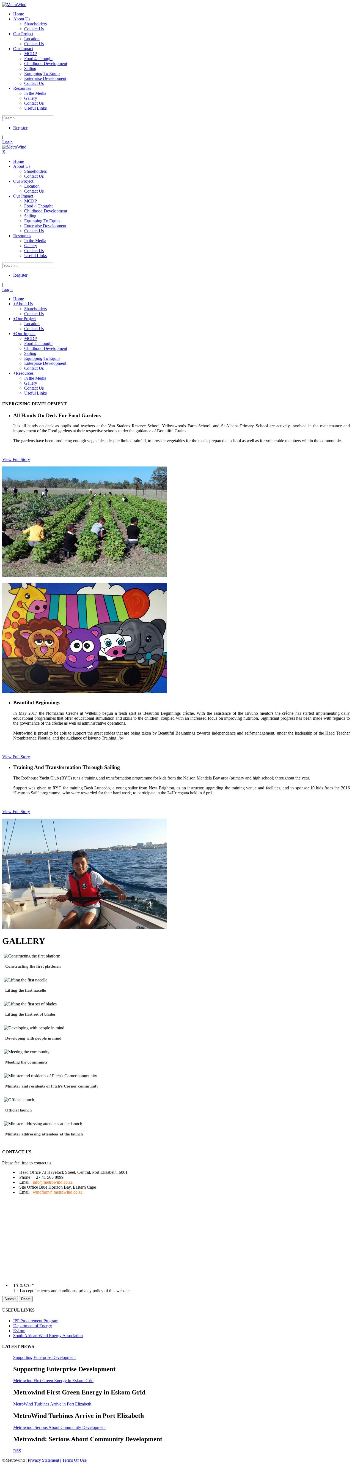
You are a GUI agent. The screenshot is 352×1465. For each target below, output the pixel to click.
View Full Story (16, 459)
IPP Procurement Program (35, 1320)
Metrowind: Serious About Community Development (59, 1427)
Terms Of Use (74, 1460)
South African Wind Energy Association (48, 1335)
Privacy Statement (43, 1460)
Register (20, 127)
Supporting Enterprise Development (44, 1357)
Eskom (19, 1330)
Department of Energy (32, 1325)
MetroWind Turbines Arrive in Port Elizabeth (52, 1404)
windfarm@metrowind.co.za (57, 1192)
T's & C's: (22, 1285)
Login (7, 142)
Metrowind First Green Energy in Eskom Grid (53, 1380)
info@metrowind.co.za (53, 1182)
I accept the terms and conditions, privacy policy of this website (75, 1290)
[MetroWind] (14, 4)
